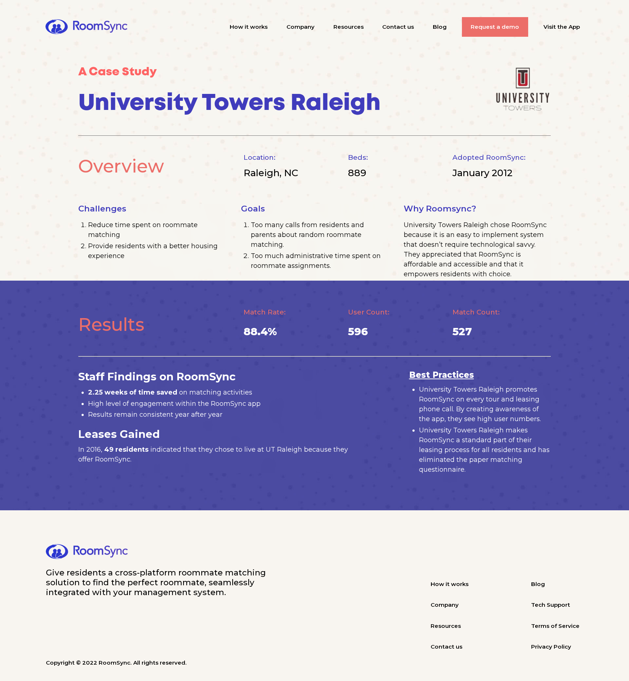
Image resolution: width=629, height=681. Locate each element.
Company (300, 26)
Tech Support (550, 604)
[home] (86, 26)
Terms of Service (555, 625)
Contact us (398, 26)
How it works (249, 26)
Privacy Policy (551, 646)
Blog (440, 26)
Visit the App (561, 26)
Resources (348, 26)
